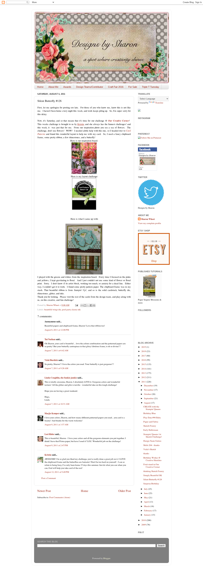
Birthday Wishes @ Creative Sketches (152, 459)
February (148, 510)
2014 (143, 368)
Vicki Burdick (51, 360)
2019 (143, 347)
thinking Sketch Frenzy (153, 471)
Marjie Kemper (52, 413)
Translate (159, 102)
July (146, 488)
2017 (143, 355)
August (147, 402)
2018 (143, 351)
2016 (143, 360)
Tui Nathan (50, 339)
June (146, 493)
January (147, 514)
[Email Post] (76, 305)
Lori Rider (50, 434)
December (149, 385)
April (146, 501)
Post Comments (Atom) (59, 497)
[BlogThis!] (85, 305)
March (147, 506)
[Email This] (82, 305)
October (148, 394)
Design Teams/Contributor (89, 87)
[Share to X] (88, 305)
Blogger (106, 558)
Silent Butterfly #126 (152, 479)
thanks (146, 453)
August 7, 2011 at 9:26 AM (56, 368)
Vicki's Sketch (149, 449)
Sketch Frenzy (149, 425)
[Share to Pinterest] (94, 305)
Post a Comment (48, 478)
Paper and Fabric (150, 421)
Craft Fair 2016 (115, 87)
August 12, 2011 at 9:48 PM (57, 472)
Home (40, 87)
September (149, 398)
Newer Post (44, 491)
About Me (53, 87)
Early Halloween (150, 429)
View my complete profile (149, 223)
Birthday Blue (149, 413)
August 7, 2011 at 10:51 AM (57, 403)
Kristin (48, 454)
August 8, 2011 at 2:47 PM (56, 445)
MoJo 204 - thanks (151, 445)
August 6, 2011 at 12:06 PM (57, 329)
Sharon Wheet (148, 219)
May (146, 497)
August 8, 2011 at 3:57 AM (56, 424)
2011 (143, 381)
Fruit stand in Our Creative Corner (151, 465)
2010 (143, 520)
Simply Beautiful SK (152, 475)
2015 (143, 364)
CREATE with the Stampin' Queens (151, 408)
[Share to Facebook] (91, 305)
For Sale (132, 87)
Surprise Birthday (151, 483)
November (149, 389)
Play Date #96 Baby (152, 417)
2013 (143, 373)
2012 (143, 377)
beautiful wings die (52, 309)
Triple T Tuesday (150, 87)
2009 (143, 524)
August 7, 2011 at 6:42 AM (56, 350)
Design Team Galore (152, 440)
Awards (67, 87)
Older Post (124, 491)
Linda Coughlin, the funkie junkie (61, 377)
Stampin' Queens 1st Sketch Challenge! (152, 435)
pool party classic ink (71, 309)
